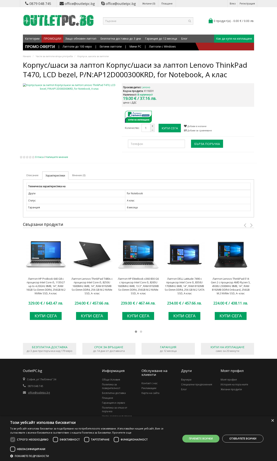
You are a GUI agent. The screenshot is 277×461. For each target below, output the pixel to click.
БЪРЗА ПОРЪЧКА (207, 144)
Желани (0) (148, 3)
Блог (184, 38)
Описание (32, 175)
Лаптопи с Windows (162, 46)
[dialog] (138, 438)
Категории (32, 38)
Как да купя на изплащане (234, 38)
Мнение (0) (78, 175)
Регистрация (247, 3)
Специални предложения (196, 384)
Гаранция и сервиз (113, 402)
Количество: (132, 128)
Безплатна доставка (114, 393)
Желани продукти (231, 389)
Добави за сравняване (199, 130)
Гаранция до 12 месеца (161, 38)
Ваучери (186, 379)
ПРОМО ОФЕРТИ (40, 46)
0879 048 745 (40, 3)
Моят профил (229, 379)
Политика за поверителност (111, 386)
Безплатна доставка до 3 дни (120, 38)
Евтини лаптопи (111, 46)
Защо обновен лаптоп (80, 38)
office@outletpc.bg (80, 3)
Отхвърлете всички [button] (243, 438)
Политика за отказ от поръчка (114, 409)
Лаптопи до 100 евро (77, 46)
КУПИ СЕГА (170, 128)
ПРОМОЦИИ (52, 38)
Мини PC (135, 46)
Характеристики (55, 175)
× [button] (272, 420)
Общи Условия (111, 379)
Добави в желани (196, 126)
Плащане (167, 3)
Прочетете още (121, 432)
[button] (93, 456)
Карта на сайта (150, 393)
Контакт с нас (150, 383)
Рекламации (149, 388)
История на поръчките (234, 384)
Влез (232, 3)
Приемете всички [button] (201, 438)
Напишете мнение (57, 157)
